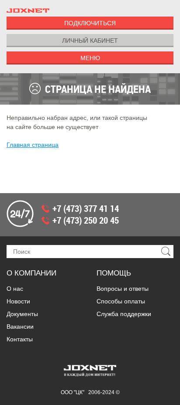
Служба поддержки (124, 313)
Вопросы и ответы (123, 288)
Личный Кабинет (90, 40)
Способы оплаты (121, 301)
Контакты (20, 339)
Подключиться (90, 23)
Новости (18, 301)
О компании (31, 273)
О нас (15, 288)
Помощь (114, 273)
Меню (90, 57)
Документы (22, 313)
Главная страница (33, 144)
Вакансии (20, 326)
